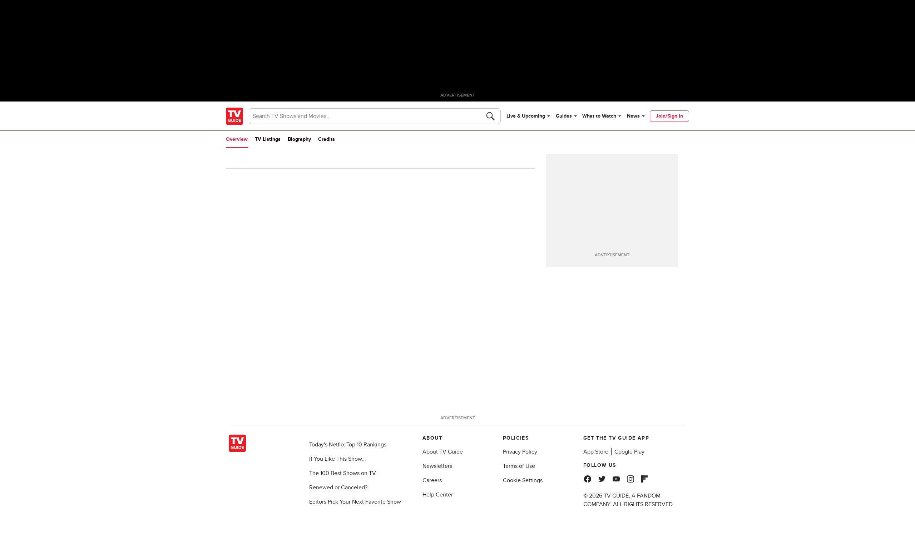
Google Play (629, 451)
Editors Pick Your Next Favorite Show (355, 501)
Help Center (437, 494)
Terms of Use (519, 466)
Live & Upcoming (525, 116)
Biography (299, 139)
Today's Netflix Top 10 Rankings (347, 444)
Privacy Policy (520, 451)
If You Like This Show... (337, 459)
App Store (595, 451)
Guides (564, 116)
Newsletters (437, 466)
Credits (326, 139)
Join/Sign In (669, 116)
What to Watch (599, 116)
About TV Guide (442, 451)
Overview (237, 139)
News (633, 116)
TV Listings (268, 139)
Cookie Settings (523, 480)
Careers (432, 480)
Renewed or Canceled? (338, 487)
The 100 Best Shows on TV (342, 473)
